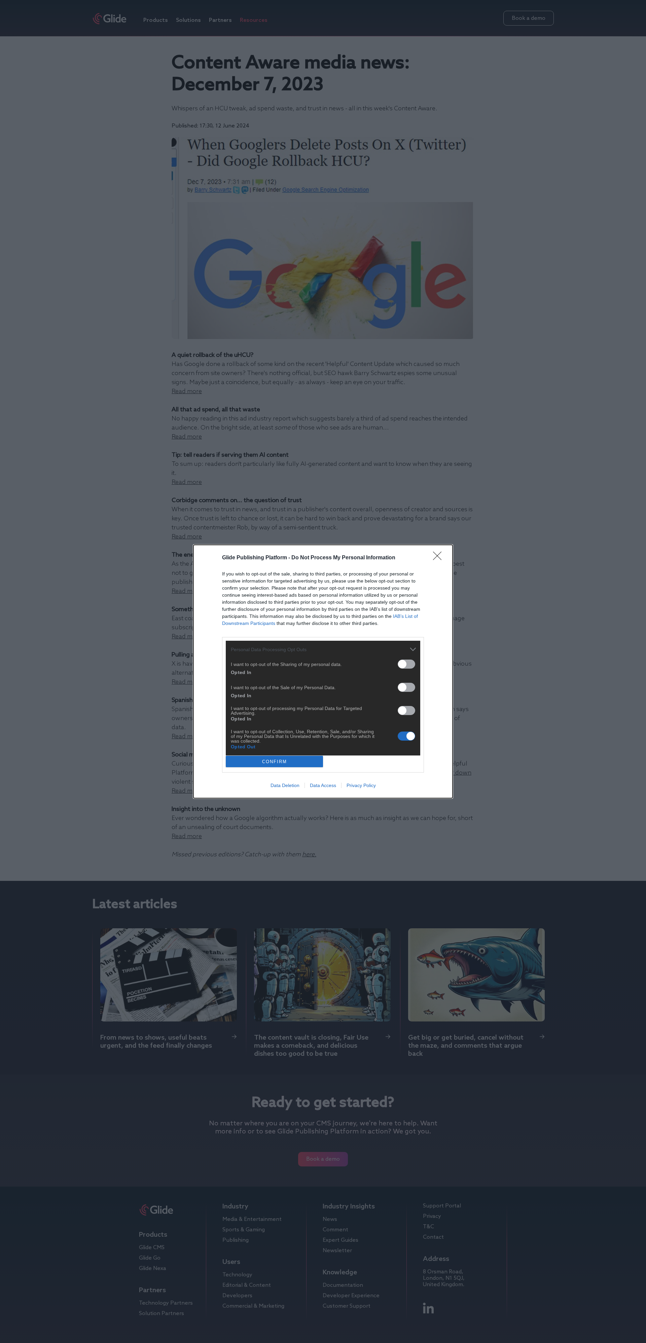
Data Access (323, 785)
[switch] (406, 664)
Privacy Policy (361, 785)
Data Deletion (285, 785)
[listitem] (323, 649)
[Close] (439, 558)
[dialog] (323, 671)
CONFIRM (274, 761)
